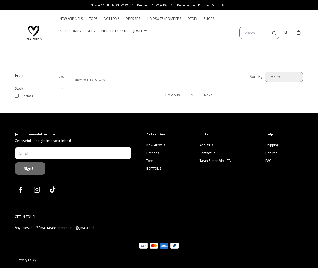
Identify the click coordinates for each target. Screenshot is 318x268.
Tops (93, 18)
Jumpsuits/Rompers (164, 18)
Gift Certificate (114, 31)
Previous (172, 95)
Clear (62, 76)
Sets (91, 31)
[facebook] (21, 190)
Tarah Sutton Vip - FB (215, 160)
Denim (193, 18)
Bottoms (112, 18)
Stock (19, 88)
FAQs (269, 160)
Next (208, 95)
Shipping (271, 144)
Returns (271, 152)
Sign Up (30, 168)
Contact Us (207, 152)
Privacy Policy (27, 260)
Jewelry (140, 31)
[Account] (285, 33)
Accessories (70, 31)
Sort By (256, 76)
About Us (206, 144)
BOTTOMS (154, 168)
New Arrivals (71, 18)
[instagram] (37, 190)
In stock (28, 96)
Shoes (209, 18)
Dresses (133, 18)
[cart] (298, 33)
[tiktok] (53, 190)
